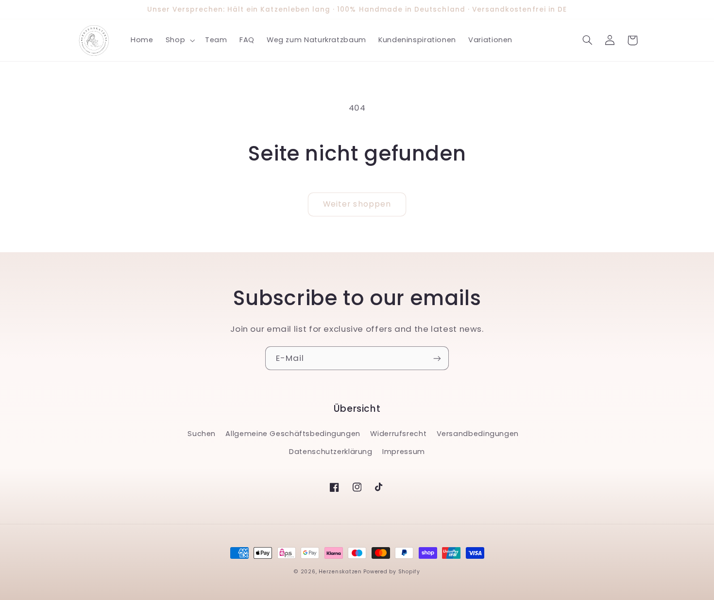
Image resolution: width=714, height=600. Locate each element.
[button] (179, 40)
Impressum (403, 451)
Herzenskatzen (340, 571)
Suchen (201, 433)
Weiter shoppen (357, 204)
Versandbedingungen (478, 433)
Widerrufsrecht (398, 433)
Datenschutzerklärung (331, 451)
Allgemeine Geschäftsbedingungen (292, 433)
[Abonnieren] (437, 358)
